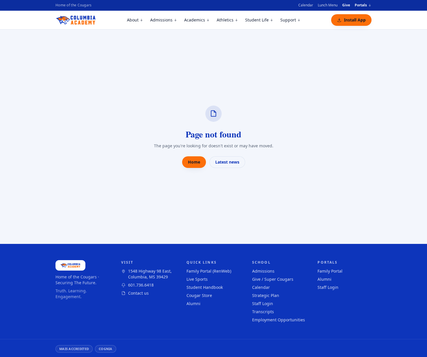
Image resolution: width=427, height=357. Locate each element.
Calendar (305, 5)
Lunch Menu (328, 5)
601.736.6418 (141, 285)
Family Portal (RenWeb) (208, 271)
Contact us (138, 293)
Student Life (257, 20)
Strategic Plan (265, 295)
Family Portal (329, 271)
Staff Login (262, 303)
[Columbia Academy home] (75, 20)
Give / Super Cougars (272, 279)
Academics (194, 20)
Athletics (225, 20)
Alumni (193, 303)
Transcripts (263, 311)
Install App (355, 20)
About (133, 20)
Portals (361, 5)
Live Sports (197, 279)
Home (194, 162)
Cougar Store (199, 295)
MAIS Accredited (74, 349)
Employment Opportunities (278, 319)
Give (346, 5)
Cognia (105, 349)
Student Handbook (204, 287)
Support (288, 20)
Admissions (161, 20)
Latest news (227, 162)
